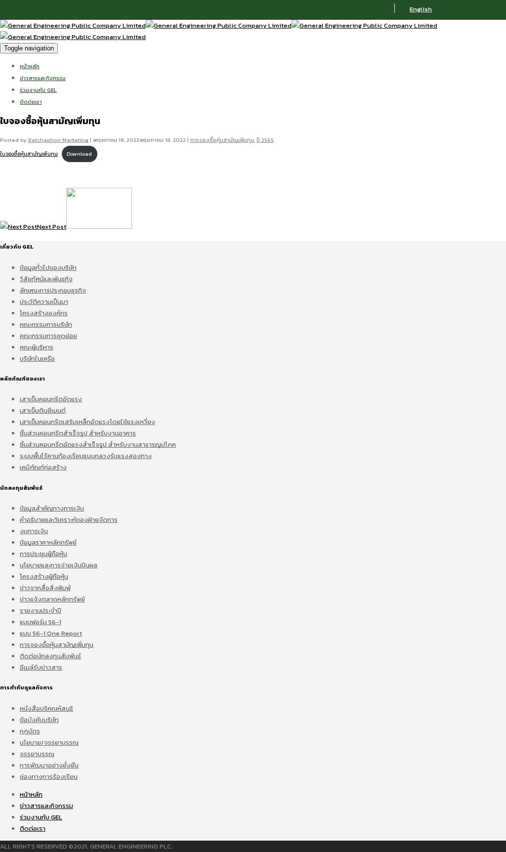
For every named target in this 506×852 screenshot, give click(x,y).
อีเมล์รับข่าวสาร (41, 667)
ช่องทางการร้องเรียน (49, 776)
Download (79, 154)
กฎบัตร (30, 731)
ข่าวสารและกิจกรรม (43, 78)
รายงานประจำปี (40, 610)
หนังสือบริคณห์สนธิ (46, 708)
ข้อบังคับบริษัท (39, 719)
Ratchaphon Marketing (58, 140)
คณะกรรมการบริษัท (46, 324)
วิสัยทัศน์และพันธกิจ (46, 279)
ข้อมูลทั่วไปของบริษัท (48, 267)
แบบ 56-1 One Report (51, 633)
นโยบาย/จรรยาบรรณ (49, 742)
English (421, 9)
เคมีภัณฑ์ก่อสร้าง (43, 467)
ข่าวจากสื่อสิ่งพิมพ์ (45, 588)
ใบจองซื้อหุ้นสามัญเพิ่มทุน (29, 154)
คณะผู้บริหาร (36, 347)
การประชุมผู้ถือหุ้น (43, 553)
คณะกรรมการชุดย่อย (48, 336)
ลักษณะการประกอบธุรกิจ (53, 290)
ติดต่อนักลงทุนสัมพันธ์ (50, 656)
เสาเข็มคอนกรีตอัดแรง (51, 399)
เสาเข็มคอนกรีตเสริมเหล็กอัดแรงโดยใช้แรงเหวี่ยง (87, 421)
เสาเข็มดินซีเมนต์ (43, 410)
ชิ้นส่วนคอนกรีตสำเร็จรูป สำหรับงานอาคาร (78, 433)
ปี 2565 (265, 140)
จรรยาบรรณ (37, 754)
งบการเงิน (34, 531)
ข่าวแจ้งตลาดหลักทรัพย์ (52, 599)
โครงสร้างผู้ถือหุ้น (44, 576)
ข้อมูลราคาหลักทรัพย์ (48, 542)
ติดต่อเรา (31, 102)
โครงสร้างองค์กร (44, 313)
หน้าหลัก (30, 66)
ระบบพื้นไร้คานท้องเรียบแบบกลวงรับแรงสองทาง (86, 456)
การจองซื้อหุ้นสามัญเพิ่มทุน (222, 140)
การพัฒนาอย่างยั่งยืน (49, 765)
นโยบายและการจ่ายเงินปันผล (58, 565)
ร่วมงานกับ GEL (38, 90)
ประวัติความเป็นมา (44, 301)
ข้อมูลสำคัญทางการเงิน (52, 508)
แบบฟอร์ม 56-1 (40, 622)
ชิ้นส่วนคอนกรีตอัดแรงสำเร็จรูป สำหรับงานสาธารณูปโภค (98, 444)
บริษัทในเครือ (37, 358)
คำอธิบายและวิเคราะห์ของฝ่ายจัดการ (69, 519)
